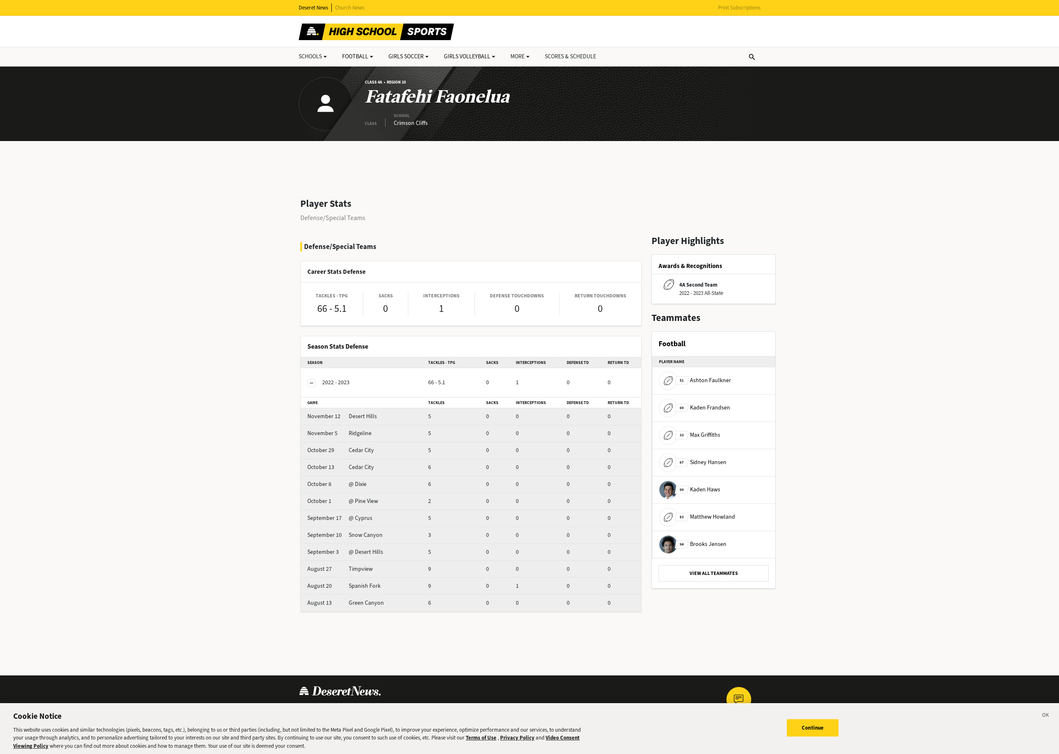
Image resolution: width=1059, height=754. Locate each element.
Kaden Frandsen (705, 408)
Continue (813, 727)
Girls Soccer (406, 56)
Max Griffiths (700, 435)
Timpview (340, 569)
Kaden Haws (700, 489)
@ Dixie (337, 484)
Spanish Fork (344, 586)
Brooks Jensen (703, 544)
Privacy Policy (517, 737)
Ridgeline (339, 433)
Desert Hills (342, 416)
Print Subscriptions (739, 7)
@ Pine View (342, 501)
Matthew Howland (707, 517)
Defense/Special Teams (332, 217)
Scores (570, 56)
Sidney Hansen (703, 462)
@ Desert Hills (345, 552)
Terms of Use (481, 737)
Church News (349, 7)
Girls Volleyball (467, 56)
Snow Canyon (345, 535)
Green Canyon (345, 603)
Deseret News (313, 7)
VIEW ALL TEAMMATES (714, 573)
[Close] (1046, 716)
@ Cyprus (339, 518)
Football (355, 56)
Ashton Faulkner (705, 380)
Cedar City (340, 450)
